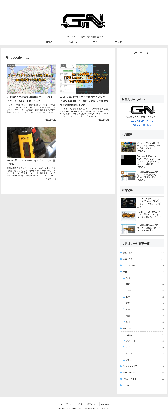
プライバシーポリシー (75, 404)
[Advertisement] (142, 73)
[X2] (138, 121)
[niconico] (146, 121)
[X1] (132, 121)
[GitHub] (136, 125)
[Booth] (146, 125)
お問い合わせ (92, 404)
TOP (61, 404)
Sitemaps (105, 404)
